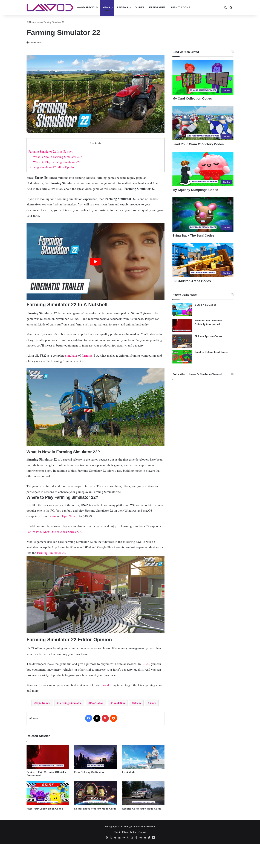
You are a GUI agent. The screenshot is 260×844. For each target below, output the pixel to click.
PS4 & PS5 (34, 531)
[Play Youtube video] (95, 261)
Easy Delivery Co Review (89, 772)
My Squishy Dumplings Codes (195, 190)
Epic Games (70, 516)
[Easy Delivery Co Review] (95, 757)
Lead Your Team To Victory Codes (198, 144)
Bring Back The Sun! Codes (193, 235)
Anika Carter (35, 42)
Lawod (104, 685)
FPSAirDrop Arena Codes (191, 281)
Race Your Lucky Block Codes (45, 808)
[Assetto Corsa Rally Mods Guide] (143, 793)
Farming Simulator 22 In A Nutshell (50, 151)
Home (32, 22)
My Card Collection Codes (192, 98)
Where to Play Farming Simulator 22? (56, 162)
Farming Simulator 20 (51, 553)
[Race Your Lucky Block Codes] (48, 793)
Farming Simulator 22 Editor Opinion (51, 167)
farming (87, 355)
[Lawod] (50, 7)
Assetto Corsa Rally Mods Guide (141, 808)
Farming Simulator (70, 703)
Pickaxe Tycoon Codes (208, 336)
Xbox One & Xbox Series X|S (62, 531)
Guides (139, 7)
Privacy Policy (129, 832)
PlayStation (96, 703)
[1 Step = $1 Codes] (182, 309)
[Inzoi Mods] (143, 757)
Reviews (122, 7)
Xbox (152, 703)
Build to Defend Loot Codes (211, 352)
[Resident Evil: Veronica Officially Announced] (48, 757)
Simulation (118, 703)
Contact (142, 832)
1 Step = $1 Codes (205, 304)
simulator (71, 355)
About (117, 832)
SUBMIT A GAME (180, 7)
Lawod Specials (87, 7)
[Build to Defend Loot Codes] (182, 356)
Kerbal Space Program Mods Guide (95, 808)
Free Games (157, 7)
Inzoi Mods (128, 772)
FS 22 (145, 664)
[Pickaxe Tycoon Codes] (182, 341)
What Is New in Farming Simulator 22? (57, 157)
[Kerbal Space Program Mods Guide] (95, 793)
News (106, 7)
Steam (52, 516)
